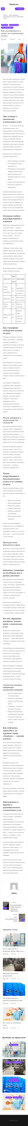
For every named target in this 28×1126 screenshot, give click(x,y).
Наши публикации (14, 25)
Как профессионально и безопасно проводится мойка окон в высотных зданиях (12, 1000)
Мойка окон (4, 25)
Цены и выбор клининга (7, 27)
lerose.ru (14, 4)
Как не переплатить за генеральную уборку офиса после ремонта (13, 951)
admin (5, 39)
